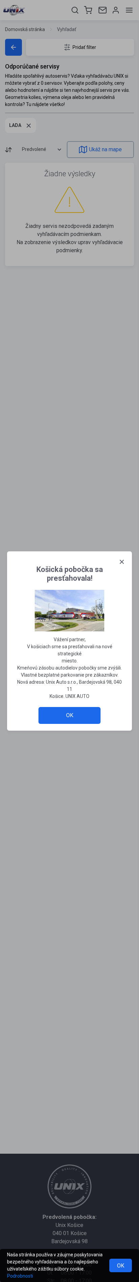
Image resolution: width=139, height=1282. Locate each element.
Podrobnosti (20, 1276)
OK (120, 1265)
